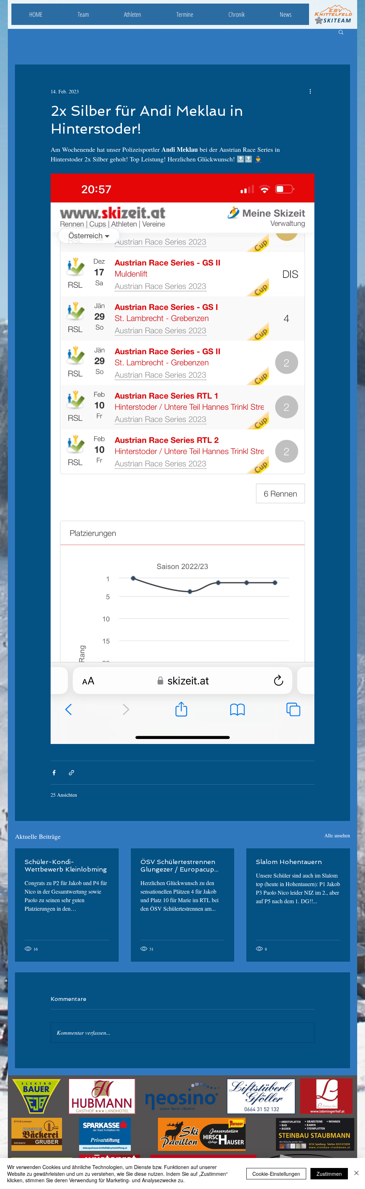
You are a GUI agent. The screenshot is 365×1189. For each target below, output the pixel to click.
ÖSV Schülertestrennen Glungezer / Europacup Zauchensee (177, 865)
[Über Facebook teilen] (54, 772)
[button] (341, 32)
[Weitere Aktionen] (310, 91)
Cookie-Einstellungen (276, 1173)
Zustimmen (329, 1173)
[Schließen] (356, 1173)
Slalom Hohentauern (289, 861)
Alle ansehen (337, 835)
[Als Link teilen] (71, 772)
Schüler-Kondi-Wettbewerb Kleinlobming (66, 865)
